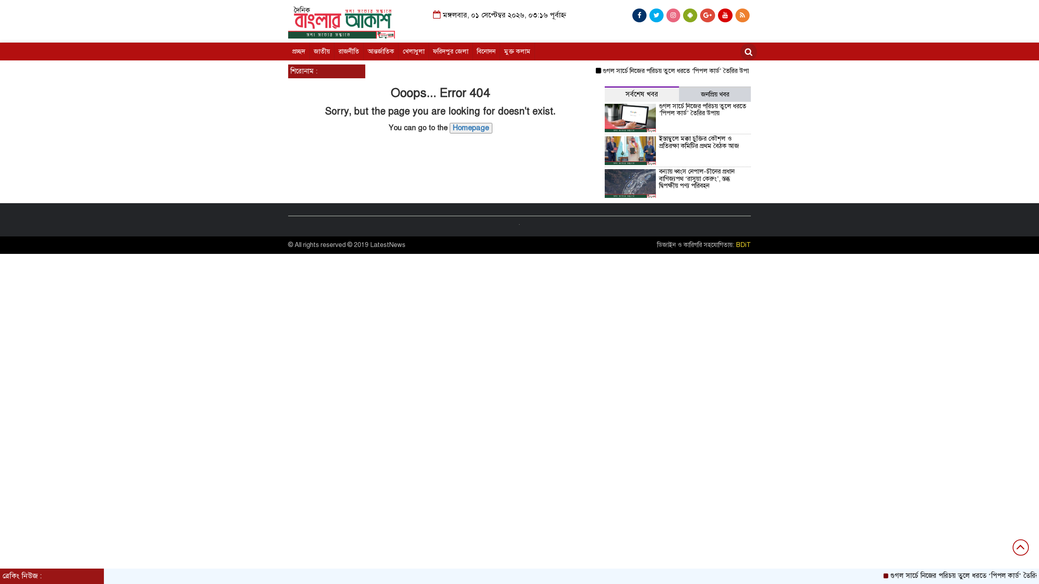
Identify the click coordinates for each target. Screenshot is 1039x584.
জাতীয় (322, 51)
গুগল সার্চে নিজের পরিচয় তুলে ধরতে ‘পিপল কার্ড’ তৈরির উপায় (667, 71)
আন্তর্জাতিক (381, 51)
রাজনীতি (348, 51)
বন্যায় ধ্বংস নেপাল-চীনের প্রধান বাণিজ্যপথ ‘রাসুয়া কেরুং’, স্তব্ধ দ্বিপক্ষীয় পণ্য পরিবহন (697, 178)
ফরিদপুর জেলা (450, 51)
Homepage (471, 127)
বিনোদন (486, 51)
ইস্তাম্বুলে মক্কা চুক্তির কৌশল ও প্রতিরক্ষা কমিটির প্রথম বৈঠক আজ (699, 142)
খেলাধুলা (414, 51)
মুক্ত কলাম (517, 51)
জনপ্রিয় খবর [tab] (715, 94)
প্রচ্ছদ (298, 51)
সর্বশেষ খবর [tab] (641, 94)
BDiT (743, 245)
